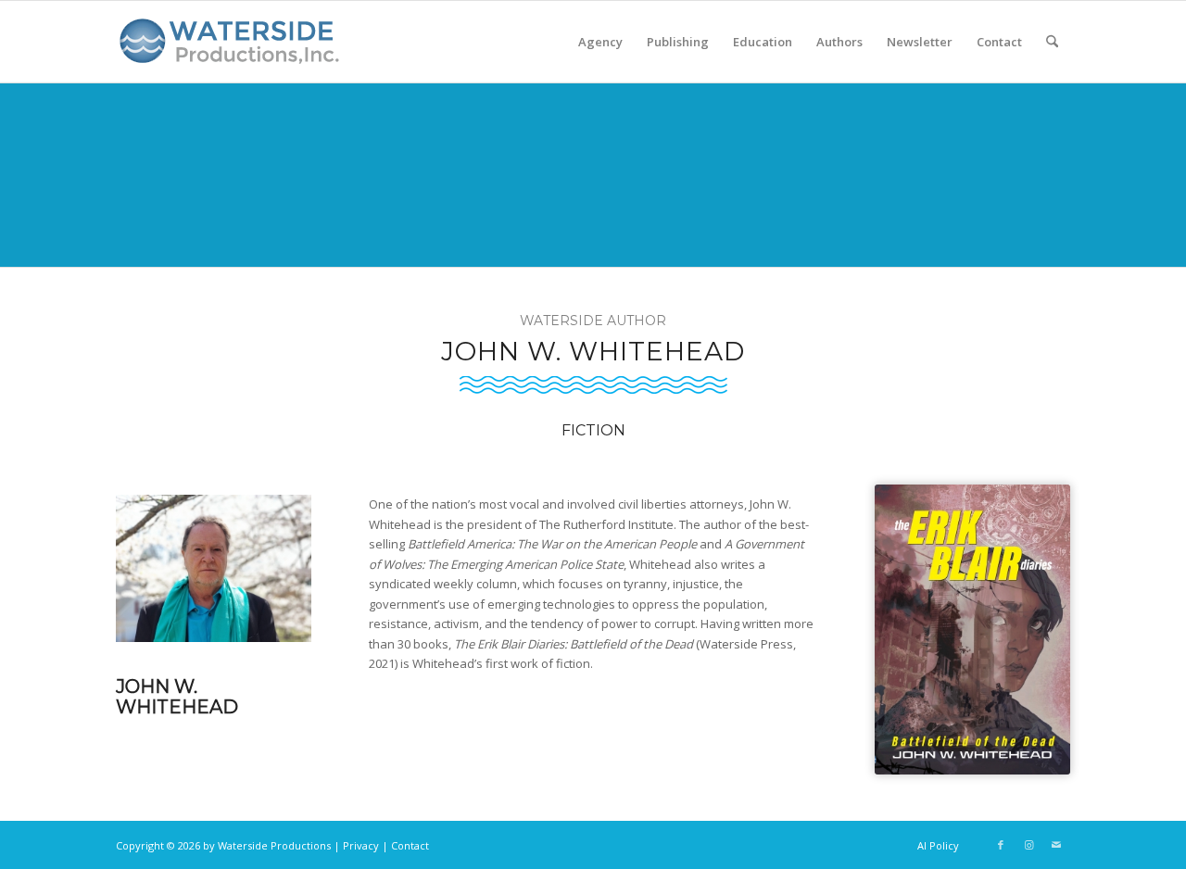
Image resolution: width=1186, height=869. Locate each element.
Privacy (361, 845)
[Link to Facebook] (1001, 845)
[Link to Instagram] (1028, 845)
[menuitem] (600, 41)
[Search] (1052, 41)
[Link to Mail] (1056, 845)
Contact (410, 845)
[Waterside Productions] (232, 49)
